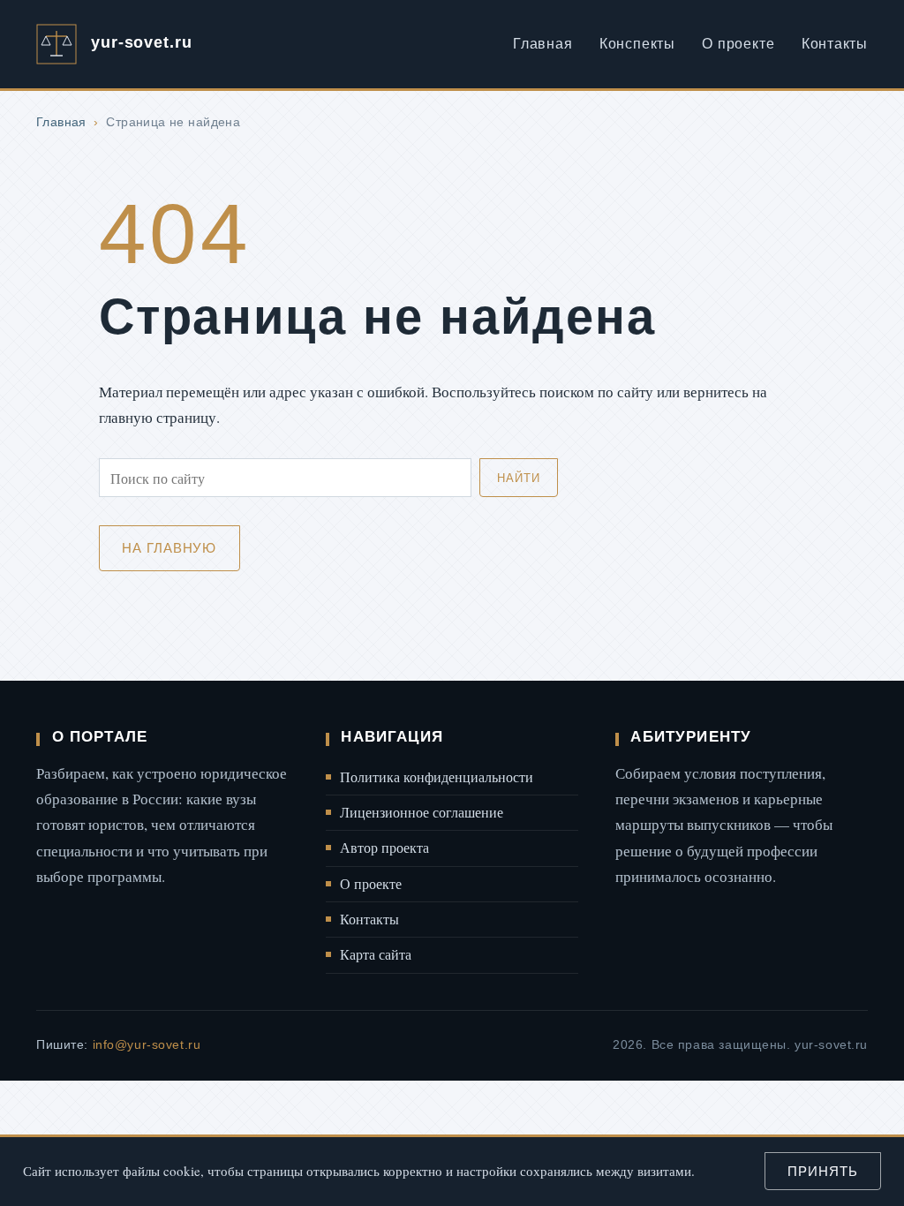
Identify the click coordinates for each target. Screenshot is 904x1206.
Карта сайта (375, 954)
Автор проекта (384, 847)
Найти (518, 478)
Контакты (835, 43)
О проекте (738, 43)
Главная (543, 43)
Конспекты (637, 43)
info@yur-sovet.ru (147, 1044)
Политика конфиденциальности (436, 777)
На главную (169, 547)
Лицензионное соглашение (421, 812)
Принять (822, 1171)
